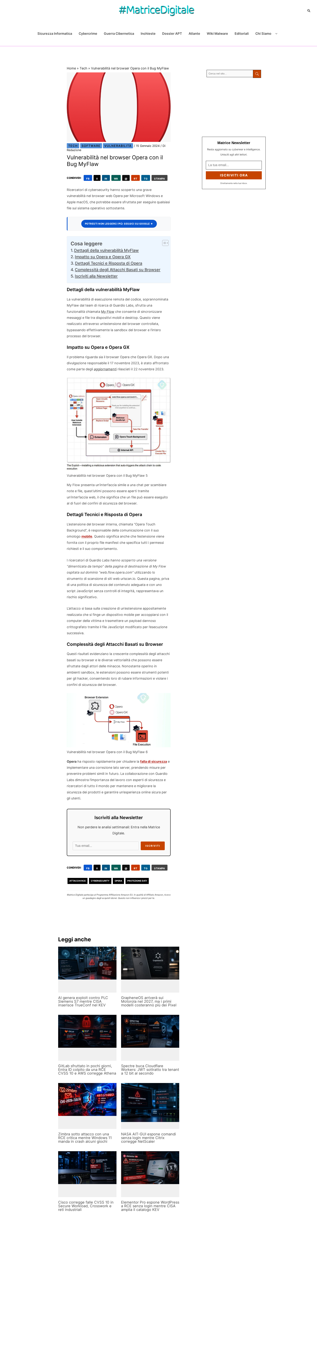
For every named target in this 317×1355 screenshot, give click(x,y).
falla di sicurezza (153, 761)
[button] (309, 10)
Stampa (159, 178)
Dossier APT (172, 33)
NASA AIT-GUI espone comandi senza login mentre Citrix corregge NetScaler (148, 1138)
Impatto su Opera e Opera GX (103, 256)
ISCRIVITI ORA (234, 175)
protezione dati (137, 880)
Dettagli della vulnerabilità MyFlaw (106, 250)
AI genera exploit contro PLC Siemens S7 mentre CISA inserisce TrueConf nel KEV (83, 1001)
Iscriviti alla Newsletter (96, 276)
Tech (83, 68)
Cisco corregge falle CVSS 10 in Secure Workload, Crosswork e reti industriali (86, 1206)
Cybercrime (88, 33)
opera (118, 880)
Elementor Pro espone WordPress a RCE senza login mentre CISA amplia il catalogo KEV (150, 1206)
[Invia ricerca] (257, 74)
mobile (86, 536)
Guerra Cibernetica (119, 33)
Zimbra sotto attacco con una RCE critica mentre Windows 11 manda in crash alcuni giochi (85, 1138)
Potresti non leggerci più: (119, 223)
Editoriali (242, 33)
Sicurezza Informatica (54, 33)
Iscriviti (152, 845)
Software (91, 146)
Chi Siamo (263, 33)
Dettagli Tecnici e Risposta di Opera (108, 263)
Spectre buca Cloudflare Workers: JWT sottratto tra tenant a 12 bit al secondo (150, 1069)
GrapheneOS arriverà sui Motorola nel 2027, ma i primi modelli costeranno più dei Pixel (148, 1001)
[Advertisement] (233, 107)
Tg (145, 178)
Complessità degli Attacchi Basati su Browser (117, 269)
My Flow (107, 312)
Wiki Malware (217, 33)
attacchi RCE (77, 880)
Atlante (194, 33)
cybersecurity (100, 880)
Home (71, 68)
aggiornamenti (105, 369)
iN (106, 178)
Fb (88, 178)
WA (116, 178)
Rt (135, 178)
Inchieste (148, 33)
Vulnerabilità (118, 146)
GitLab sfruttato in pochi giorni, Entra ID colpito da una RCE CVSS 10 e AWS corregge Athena (87, 1069)
